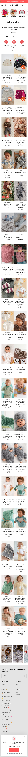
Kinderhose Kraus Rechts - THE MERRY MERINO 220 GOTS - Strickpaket (20, 468)
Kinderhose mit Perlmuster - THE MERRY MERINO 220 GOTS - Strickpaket (7, 501)
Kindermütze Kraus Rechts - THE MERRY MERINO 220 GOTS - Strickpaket (20, 436)
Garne (17, 684)
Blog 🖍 (3, 684)
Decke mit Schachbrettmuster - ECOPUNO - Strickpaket (7, 436)
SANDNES (7, 170)
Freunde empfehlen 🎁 (6, 722)
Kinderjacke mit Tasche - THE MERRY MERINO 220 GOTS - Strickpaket (20, 600)
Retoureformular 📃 (6, 703)
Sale (17, 692)
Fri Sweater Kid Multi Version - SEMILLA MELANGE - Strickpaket (7, 79)
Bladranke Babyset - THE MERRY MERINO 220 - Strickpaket (20, 206)
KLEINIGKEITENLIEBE (7, 202)
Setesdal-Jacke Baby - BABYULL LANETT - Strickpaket (7, 142)
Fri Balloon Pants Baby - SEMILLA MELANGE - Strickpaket (7, 110)
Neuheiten (18, 689)
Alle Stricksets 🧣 (5, 719)
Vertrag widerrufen (5, 700)
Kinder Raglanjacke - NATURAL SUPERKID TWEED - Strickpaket (20, 403)
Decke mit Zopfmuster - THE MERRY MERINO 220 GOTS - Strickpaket (7, 566)
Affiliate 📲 (4, 731)
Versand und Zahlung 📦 (6, 693)
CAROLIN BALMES (20, 266)
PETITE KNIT (7, 299)
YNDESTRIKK (20, 202)
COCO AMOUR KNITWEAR (7, 266)
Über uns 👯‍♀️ (4, 689)
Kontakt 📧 (4, 687)
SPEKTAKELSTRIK (8, 75)
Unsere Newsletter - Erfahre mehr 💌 (6, 706)
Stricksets (18, 694)
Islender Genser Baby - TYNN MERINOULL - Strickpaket (20, 142)
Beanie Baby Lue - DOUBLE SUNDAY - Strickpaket (7, 174)
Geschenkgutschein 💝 (6, 717)
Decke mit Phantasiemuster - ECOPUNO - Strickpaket (20, 369)
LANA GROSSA (20, 299)
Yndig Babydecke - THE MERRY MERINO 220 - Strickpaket (7, 237)
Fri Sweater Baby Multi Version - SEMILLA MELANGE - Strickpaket (20, 79)
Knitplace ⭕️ (4, 728)
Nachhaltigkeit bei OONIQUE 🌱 (5, 713)
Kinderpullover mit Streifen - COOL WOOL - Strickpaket (20, 501)
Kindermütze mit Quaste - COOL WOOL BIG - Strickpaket (20, 336)
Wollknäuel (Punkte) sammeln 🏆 (6, 725)
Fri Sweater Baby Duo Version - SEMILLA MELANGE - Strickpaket (20, 110)
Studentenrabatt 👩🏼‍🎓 (6, 710)
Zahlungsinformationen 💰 (6, 697)
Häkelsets (18, 687)
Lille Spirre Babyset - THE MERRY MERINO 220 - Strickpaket (20, 237)
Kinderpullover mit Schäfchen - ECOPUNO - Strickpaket (20, 631)
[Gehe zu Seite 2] (17, 641)
